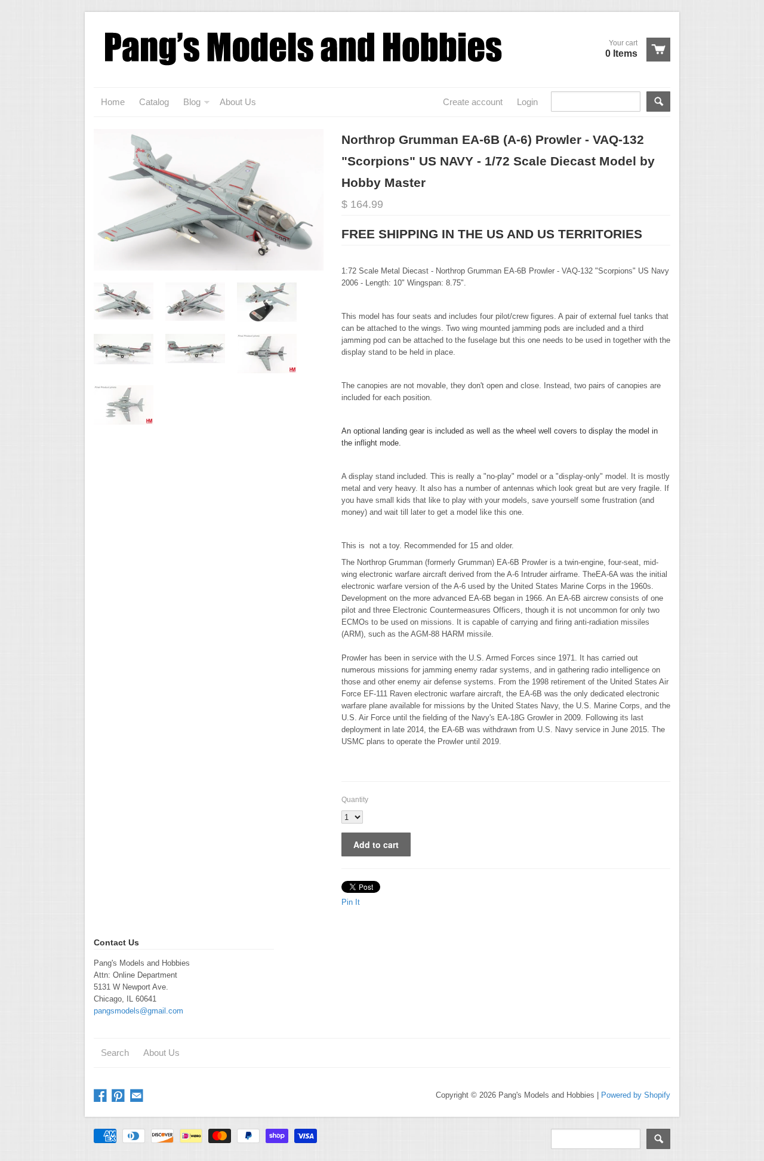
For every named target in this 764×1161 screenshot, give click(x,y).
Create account (473, 102)
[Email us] (138, 1096)
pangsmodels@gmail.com (138, 1010)
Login (527, 102)
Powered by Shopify (635, 1095)
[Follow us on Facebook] (101, 1096)
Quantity (354, 800)
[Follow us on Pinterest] (119, 1096)
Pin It (350, 902)
